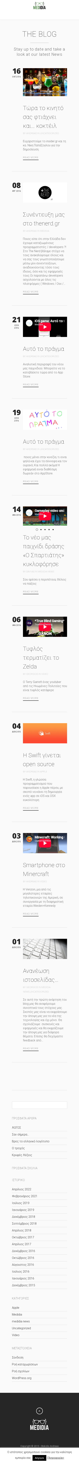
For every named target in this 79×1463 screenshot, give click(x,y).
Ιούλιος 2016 (20, 1271)
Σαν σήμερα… (20, 1134)
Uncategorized (49, 133)
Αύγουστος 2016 (23, 1264)
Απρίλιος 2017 (21, 1244)
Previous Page (14, 1076)
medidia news (46, 571)
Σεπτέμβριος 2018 (24, 1223)
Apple (43, 771)
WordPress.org (21, 1378)
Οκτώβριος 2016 (23, 1258)
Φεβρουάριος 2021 (24, 1196)
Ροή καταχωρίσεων (25, 1364)
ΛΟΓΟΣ (16, 1127)
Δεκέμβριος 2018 (23, 1216)
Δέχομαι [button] (39, 1458)
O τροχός (18, 1148)
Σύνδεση (17, 1357)
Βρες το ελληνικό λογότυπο (30, 1141)
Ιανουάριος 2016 (23, 1278)
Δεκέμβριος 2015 (23, 1285)
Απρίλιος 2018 (21, 1230)
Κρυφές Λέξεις (22, 1155)
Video (44, 674)
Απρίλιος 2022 (21, 1189)
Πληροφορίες (55, 1457)
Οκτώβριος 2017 (23, 1237)
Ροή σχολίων (20, 1371)
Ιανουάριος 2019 (23, 1210)
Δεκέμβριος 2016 (23, 1251)
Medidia (44, 231)
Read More (31, 157)
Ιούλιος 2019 (20, 1203)
